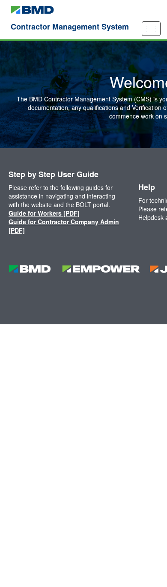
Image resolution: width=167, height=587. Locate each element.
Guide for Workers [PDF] (44, 213)
